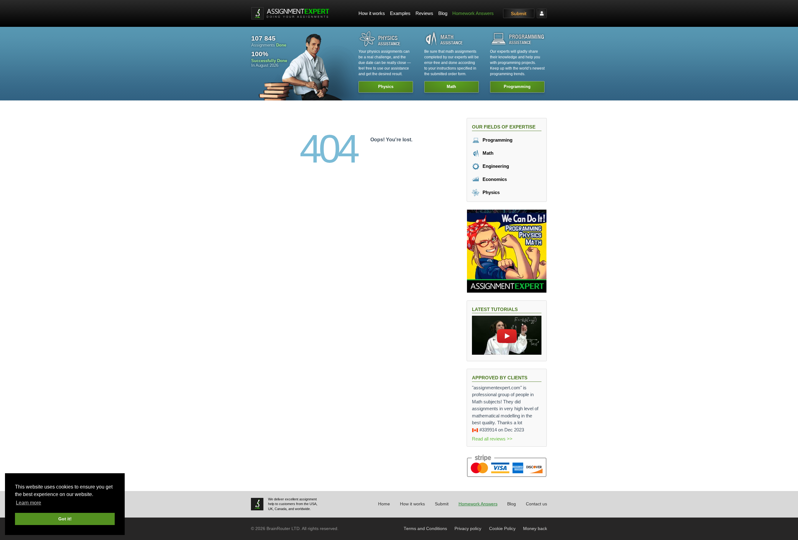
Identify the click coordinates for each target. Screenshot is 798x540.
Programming (496, 140)
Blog (442, 13)
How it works (371, 13)
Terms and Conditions (425, 528)
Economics (494, 179)
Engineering (495, 166)
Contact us (536, 504)
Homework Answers (473, 13)
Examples (400, 13)
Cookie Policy (502, 528)
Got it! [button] (65, 518)
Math (487, 153)
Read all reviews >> (492, 438)
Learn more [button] (28, 502)
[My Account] (542, 13)
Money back (535, 528)
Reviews (424, 13)
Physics (490, 192)
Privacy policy (467, 528)
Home (384, 504)
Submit (518, 13)
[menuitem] (371, 13)
